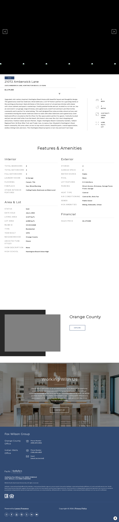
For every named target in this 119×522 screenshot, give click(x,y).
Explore (77, 328)
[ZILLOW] (16, 514)
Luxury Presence (22, 509)
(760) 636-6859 (36, 452)
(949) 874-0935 (36, 443)
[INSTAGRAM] (6, 514)
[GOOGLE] (21, 514)
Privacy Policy (81, 509)
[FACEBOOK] (11, 514)
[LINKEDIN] (31, 514)
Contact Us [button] (59, 410)
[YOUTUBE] (36, 514)
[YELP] (26, 514)
